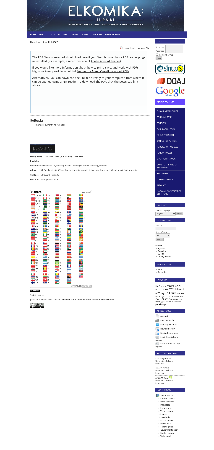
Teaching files (166, 426)
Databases (165, 405)
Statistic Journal (37, 295)
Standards (165, 417)
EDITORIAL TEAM (164, 117)
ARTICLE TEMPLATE (165, 102)
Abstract (164, 316)
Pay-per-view (166, 408)
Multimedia (165, 423)
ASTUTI (54, 42)
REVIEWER (161, 123)
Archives (97, 34)
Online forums (166, 420)
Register (62, 34)
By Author (162, 251)
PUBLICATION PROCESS (167, 147)
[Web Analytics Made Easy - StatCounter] (35, 291)
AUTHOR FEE (162, 173)
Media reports (167, 433)
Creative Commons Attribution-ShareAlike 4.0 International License (84, 299)
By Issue (161, 248)
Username (160, 47)
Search (74, 34)
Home (33, 34)
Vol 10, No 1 (43, 42)
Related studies (167, 398)
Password (160, 51)
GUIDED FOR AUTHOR (167, 141)
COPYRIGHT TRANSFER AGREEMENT (167, 166)
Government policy (169, 430)
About (42, 34)
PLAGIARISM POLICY (166, 179)
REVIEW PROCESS (164, 153)
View (160, 269)
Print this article (167, 320)
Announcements (114, 34)
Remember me (166, 55)
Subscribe (162, 272)
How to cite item (167, 329)
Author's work (166, 395)
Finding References (169, 333)
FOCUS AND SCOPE (165, 135)
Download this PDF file (136, 48)
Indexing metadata (168, 324)
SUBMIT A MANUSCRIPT (167, 111)
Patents (163, 414)
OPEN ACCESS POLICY (167, 158)
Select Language (162, 210)
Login (52, 34)
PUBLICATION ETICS (166, 129)
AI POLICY (161, 185)
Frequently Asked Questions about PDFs (103, 71)
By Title (161, 253)
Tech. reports (166, 411)
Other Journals (164, 256)
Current (85, 34)
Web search (165, 436)
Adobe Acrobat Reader (105, 61)
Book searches (167, 401)
